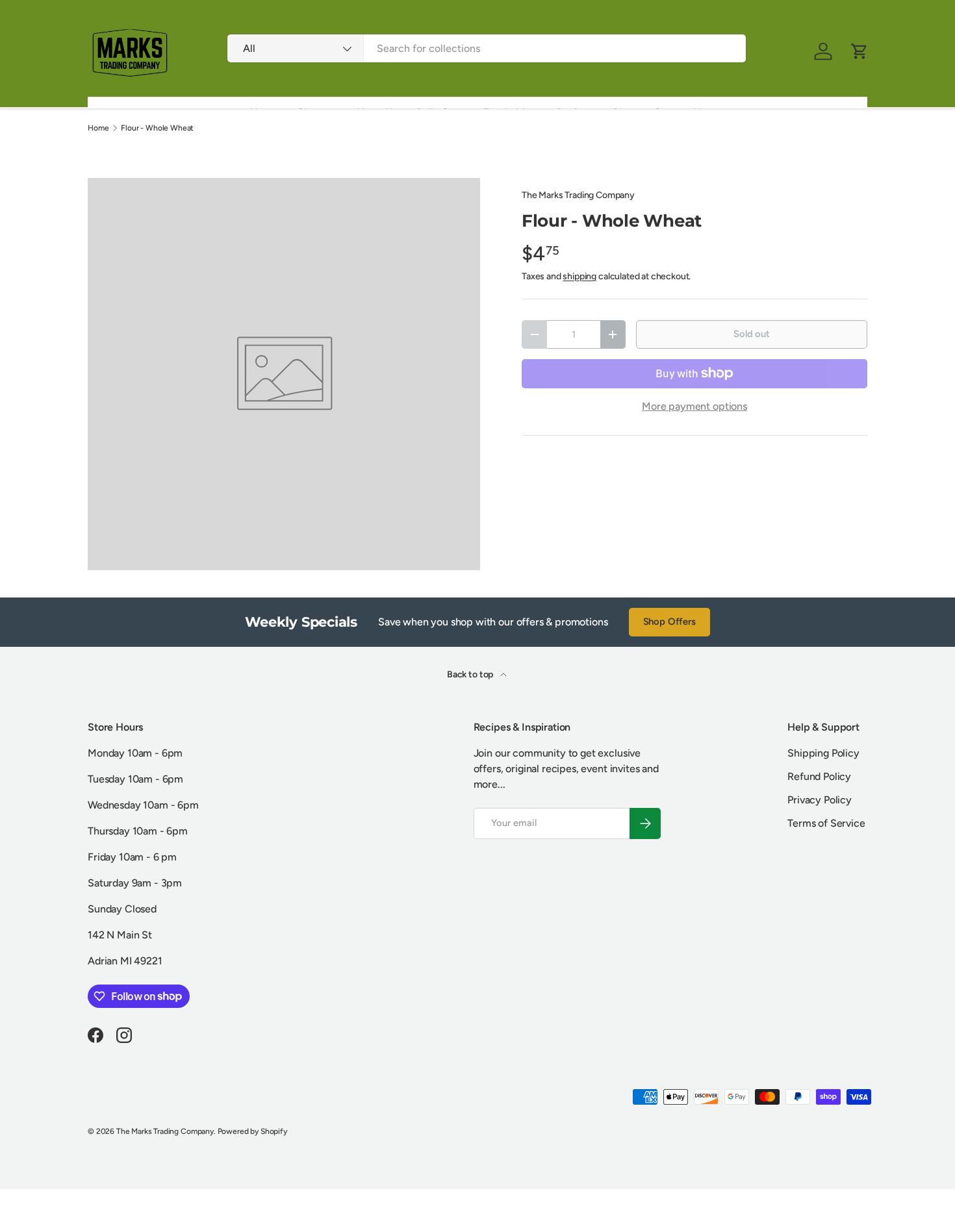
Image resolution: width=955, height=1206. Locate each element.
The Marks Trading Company (578, 195)
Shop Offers (669, 621)
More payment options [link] (694, 406)
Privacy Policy (819, 800)
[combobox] (486, 48)
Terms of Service (826, 823)
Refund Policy (819, 776)
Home (98, 128)
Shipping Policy (823, 753)
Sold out (751, 334)
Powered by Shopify (252, 1131)
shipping (579, 276)
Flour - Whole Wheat (157, 128)
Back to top (471, 674)
